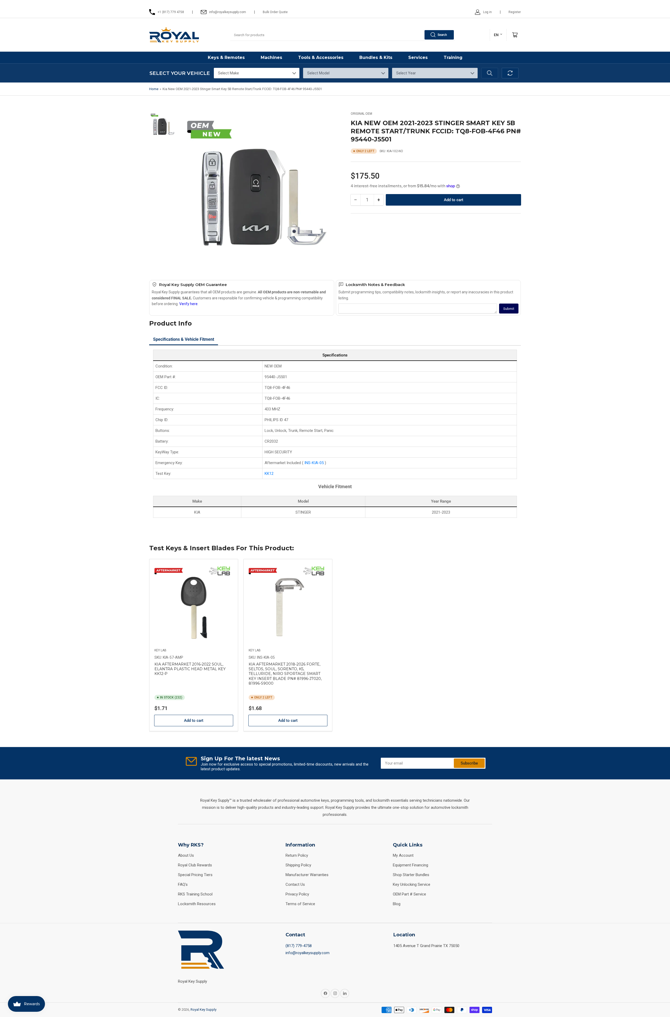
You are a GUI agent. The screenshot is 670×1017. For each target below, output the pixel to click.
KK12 (269, 473)
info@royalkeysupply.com (308, 952)
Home (153, 89)
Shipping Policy (298, 865)
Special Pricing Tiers (195, 874)
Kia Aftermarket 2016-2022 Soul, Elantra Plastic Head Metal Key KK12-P (190, 669)
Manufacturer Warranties (307, 874)
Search (442, 35)
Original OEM (361, 114)
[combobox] (342, 34)
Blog (396, 903)
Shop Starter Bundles (411, 874)
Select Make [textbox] (228, 73)
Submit (508, 309)
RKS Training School (195, 894)
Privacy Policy (297, 894)
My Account (403, 855)
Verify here (188, 304)
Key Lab (160, 650)
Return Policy (297, 855)
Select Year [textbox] (406, 73)
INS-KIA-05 (314, 462)
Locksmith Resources (197, 903)
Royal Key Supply (203, 1009)
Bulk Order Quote (275, 12)
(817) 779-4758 (299, 945)
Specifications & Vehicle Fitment (183, 339)
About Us (186, 855)
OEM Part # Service (409, 894)
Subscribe (469, 763)
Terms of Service (300, 903)
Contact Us (295, 884)
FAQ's (183, 884)
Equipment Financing (410, 865)
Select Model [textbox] (318, 73)
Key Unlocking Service (411, 884)
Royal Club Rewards (195, 865)
